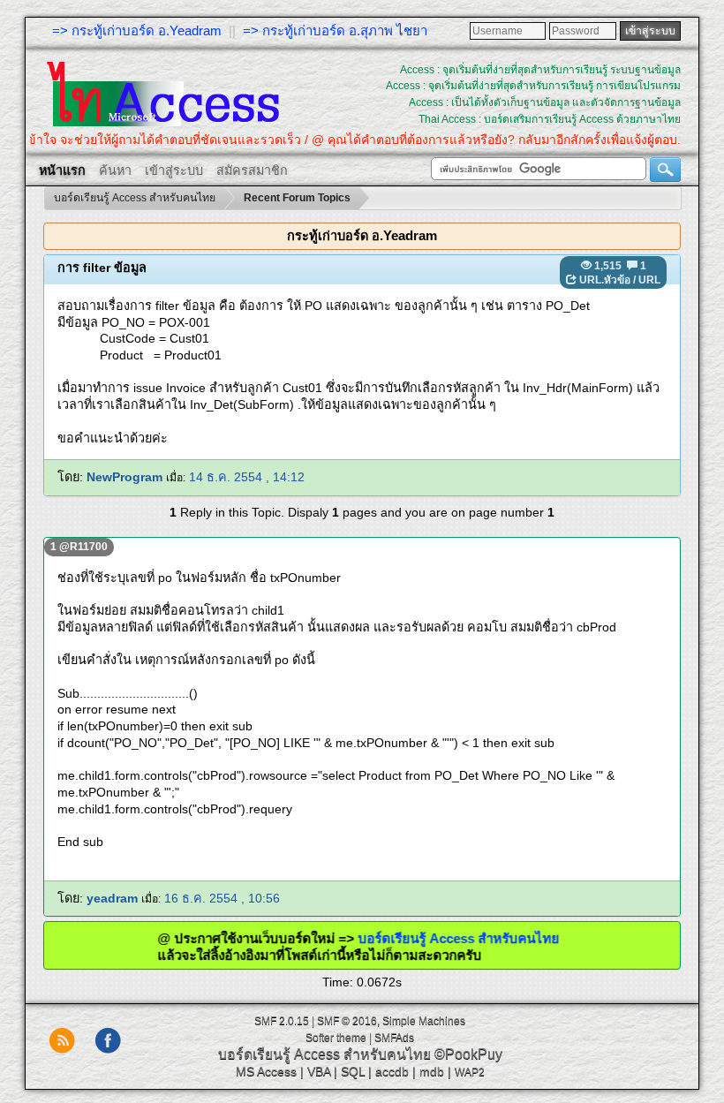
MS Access (266, 1071)
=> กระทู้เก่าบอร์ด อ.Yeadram (137, 30)
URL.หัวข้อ (604, 280)
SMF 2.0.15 (281, 1021)
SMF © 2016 (347, 1021)
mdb (431, 1071)
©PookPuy (468, 1053)
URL (649, 280)
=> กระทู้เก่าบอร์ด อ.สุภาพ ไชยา (335, 30)
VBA (318, 1071)
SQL (353, 1071)
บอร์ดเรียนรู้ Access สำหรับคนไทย (479, 938)
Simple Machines (423, 1021)
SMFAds (394, 1037)
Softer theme (335, 1037)
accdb (392, 1071)
